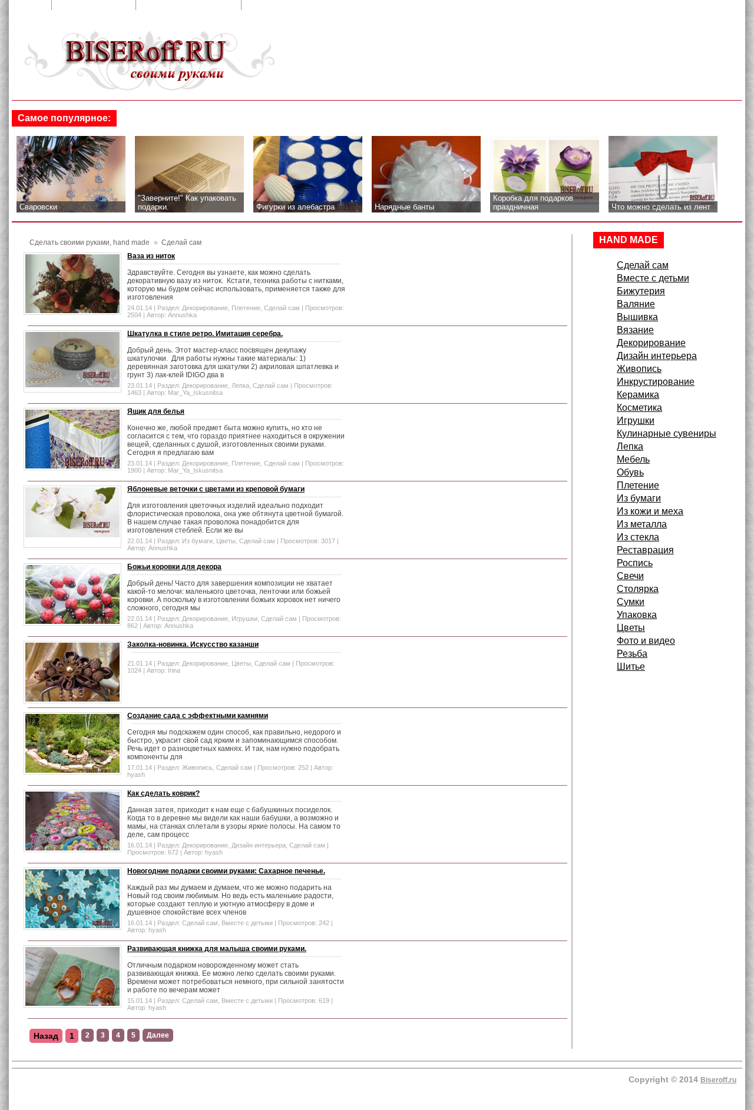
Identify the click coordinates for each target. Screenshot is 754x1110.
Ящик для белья (155, 411)
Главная (27, 5)
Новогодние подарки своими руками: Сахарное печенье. (226, 871)
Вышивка (637, 317)
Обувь (630, 472)
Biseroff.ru (718, 1080)
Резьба (632, 654)
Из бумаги (197, 540)
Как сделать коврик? (163, 793)
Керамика (638, 395)
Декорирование (205, 307)
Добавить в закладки (189, 5)
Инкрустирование (656, 382)
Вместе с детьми (247, 922)
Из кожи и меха (650, 511)
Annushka (182, 314)
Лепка (240, 385)
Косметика (639, 408)
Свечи (630, 576)
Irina (174, 670)
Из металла (642, 524)
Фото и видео (646, 641)
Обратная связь (95, 5)
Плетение (246, 307)
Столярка (638, 589)
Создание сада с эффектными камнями (197, 716)
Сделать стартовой (291, 5)
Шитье (631, 667)
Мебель (633, 459)
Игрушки (244, 618)
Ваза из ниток (151, 256)
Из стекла (638, 537)
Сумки (630, 602)
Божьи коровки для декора (174, 567)
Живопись (197, 767)
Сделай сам (282, 307)
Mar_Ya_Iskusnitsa (195, 392)
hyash (136, 774)
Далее (158, 1035)
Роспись (635, 563)
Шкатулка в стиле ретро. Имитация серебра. (205, 334)
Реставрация (645, 550)
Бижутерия (641, 291)
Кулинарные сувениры (666, 433)
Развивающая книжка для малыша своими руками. (216, 949)
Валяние (636, 304)
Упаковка (637, 615)
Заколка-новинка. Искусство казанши (193, 644)
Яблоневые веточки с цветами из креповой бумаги (216, 489)
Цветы (226, 540)
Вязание (635, 330)
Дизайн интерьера (259, 845)
